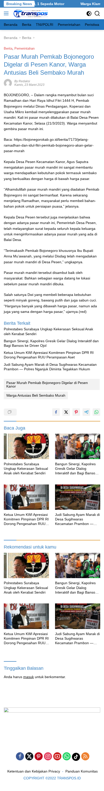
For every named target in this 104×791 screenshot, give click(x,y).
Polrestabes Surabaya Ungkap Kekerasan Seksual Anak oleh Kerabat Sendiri (48, 331)
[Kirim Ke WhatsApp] (96, 412)
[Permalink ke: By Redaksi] (8, 82)
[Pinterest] (39, 756)
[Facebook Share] (56, 412)
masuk (28, 677)
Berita (8, 48)
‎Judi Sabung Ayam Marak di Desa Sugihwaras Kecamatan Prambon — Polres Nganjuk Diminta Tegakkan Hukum (50, 366)
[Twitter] (29, 756)
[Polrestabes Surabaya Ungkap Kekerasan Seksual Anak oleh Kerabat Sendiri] (26, 446)
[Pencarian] (97, 13)
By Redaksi (22, 81)
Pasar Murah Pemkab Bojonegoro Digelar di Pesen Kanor (47, 384)
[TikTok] (76, 757)
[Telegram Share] (86, 412)
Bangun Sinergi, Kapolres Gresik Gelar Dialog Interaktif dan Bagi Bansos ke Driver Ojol (51, 343)
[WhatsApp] (67, 756)
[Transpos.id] (30, 13)
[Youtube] (57, 756)
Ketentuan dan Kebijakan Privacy (33, 771)
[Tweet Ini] (66, 412)
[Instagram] (48, 756)
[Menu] (7, 13)
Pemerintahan (24, 48)
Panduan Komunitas (81, 771)
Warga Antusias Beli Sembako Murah (35, 395)
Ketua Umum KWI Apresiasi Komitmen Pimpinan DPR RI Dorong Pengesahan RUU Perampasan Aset (49, 355)
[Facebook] (20, 756)
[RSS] (85, 756)
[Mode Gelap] (89, 13)
